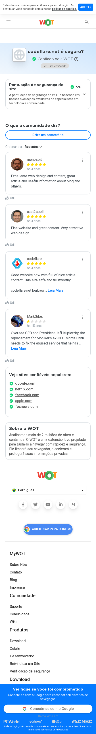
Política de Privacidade (56, 729)
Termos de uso (35, 729)
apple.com (23, 401)
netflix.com (24, 389)
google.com (25, 383)
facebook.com (27, 395)
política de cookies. (64, 8)
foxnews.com (26, 406)
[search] (86, 21)
